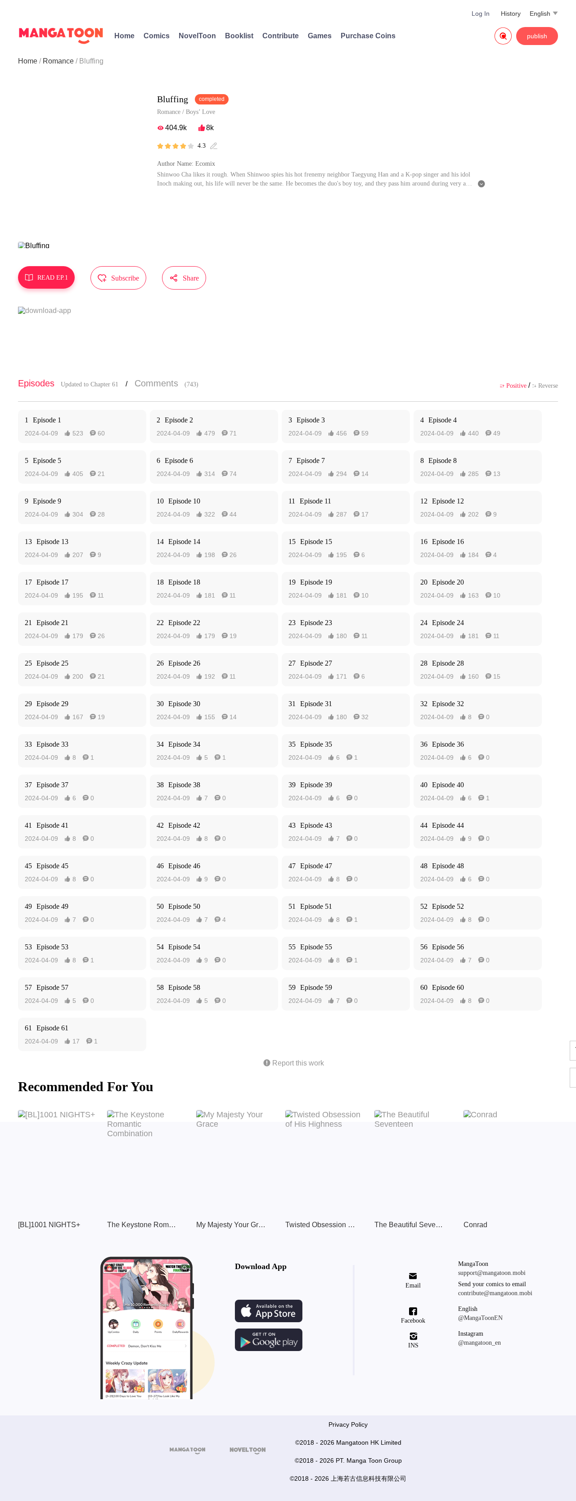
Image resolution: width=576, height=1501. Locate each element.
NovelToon (197, 36)
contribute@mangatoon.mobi (495, 1293)
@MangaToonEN (480, 1318)
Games (320, 36)
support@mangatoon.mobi (492, 1273)
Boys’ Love (200, 112)
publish (537, 36)
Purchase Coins (368, 36)
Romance (58, 61)
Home (124, 36)
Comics (157, 36)
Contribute (280, 36)
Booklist (239, 36)
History (511, 13)
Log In (481, 13)
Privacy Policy (348, 1424)
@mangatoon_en (479, 1342)
